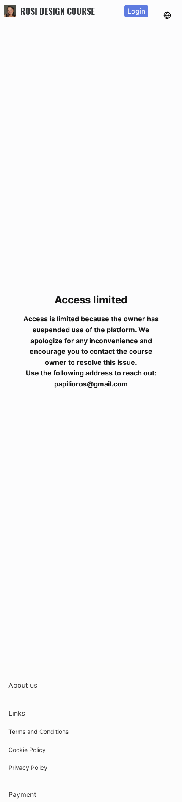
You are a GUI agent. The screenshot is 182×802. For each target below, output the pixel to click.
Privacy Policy (27, 767)
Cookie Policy (27, 749)
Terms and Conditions (38, 731)
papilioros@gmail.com (91, 384)
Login (136, 11)
